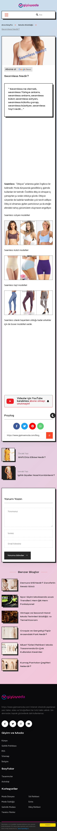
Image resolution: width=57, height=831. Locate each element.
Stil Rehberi (33, 796)
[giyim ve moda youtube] (28, 723)
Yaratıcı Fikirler (8, 812)
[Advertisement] (28, 150)
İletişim (5, 761)
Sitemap (5, 756)
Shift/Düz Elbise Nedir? (32, 457)
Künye (5, 741)
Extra (30, 802)
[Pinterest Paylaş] (32, 426)
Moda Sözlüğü (8, 802)
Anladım (47, 825)
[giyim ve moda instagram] (20, 723)
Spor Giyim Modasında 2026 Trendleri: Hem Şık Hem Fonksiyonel (37, 600)
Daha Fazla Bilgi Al (23, 829)
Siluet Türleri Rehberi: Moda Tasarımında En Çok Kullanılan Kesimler (36, 648)
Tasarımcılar (7, 776)
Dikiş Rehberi (34, 807)
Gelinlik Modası (9, 807)
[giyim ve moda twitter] (13, 723)
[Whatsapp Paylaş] (40, 426)
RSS (3, 751)
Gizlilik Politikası (9, 746)
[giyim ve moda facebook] (5, 723)
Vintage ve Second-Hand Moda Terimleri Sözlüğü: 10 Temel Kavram (36, 616)
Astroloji (5, 782)
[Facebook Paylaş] (16, 426)
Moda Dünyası (8, 796)
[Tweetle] (24, 426)
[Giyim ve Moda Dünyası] (28, 5)
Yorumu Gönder (16, 555)
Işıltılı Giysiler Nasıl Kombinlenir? (36, 475)
